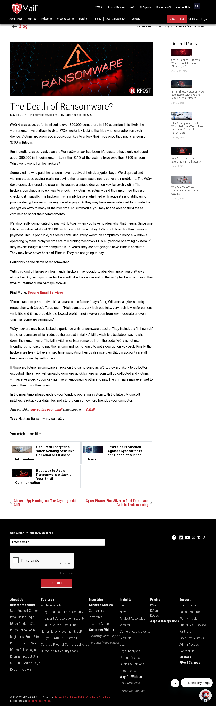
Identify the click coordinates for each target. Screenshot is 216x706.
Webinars (126, 625)
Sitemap (185, 657)
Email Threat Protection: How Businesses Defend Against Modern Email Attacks (187, 95)
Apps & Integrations (117, 18)
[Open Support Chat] (205, 695)
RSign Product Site (22, 624)
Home (157, 26)
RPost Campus (189, 662)
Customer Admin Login (25, 663)
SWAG (98, 7)
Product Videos (130, 658)
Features (31, 18)
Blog (22, 26)
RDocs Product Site (23, 643)
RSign (154, 610)
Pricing (97, 18)
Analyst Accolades (132, 618)
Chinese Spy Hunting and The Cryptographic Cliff (45, 503)
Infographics (128, 671)
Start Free (177, 18)
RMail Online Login (22, 617)
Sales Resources (190, 612)
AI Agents (145, 7)
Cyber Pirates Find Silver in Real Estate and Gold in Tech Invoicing (117, 503)
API (132, 7)
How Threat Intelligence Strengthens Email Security (186, 160)
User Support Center (24, 611)
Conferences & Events (135, 631)
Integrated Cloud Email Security (62, 612)
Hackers (24, 418)
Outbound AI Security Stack (59, 651)
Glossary (126, 638)
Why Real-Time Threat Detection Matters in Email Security (186, 190)
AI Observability (51, 605)
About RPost (16, 18)
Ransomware (40, 418)
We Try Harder (188, 618)
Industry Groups (100, 624)
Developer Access (191, 638)
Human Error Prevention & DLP (61, 631)
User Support (188, 605)
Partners (185, 631)
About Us (16, 600)
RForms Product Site (24, 656)
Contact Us (186, 651)
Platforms (95, 617)
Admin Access (189, 645)
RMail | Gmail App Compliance (95, 697)
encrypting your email (46, 410)
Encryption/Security (45, 114)
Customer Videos (101, 630)
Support (136, 18)
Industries (46, 18)
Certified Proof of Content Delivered (65, 645)
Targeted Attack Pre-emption (60, 638)
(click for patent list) (39, 700)
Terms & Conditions (66, 697)
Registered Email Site (24, 637)
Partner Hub (183, 7)
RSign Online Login (22, 630)
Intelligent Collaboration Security (63, 618)
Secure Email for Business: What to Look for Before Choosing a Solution (185, 63)
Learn (123, 645)
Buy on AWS (163, 7)
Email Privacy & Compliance (59, 625)
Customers (96, 611)
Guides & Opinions (132, 664)
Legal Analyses (130, 651)
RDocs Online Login (23, 650)
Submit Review (116, 7)
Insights (83, 18)
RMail (153, 605)
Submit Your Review (192, 625)
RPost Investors (21, 669)
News (123, 612)
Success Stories (65, 18)
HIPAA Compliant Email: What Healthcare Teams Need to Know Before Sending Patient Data (187, 128)
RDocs (154, 615)
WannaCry (57, 418)
